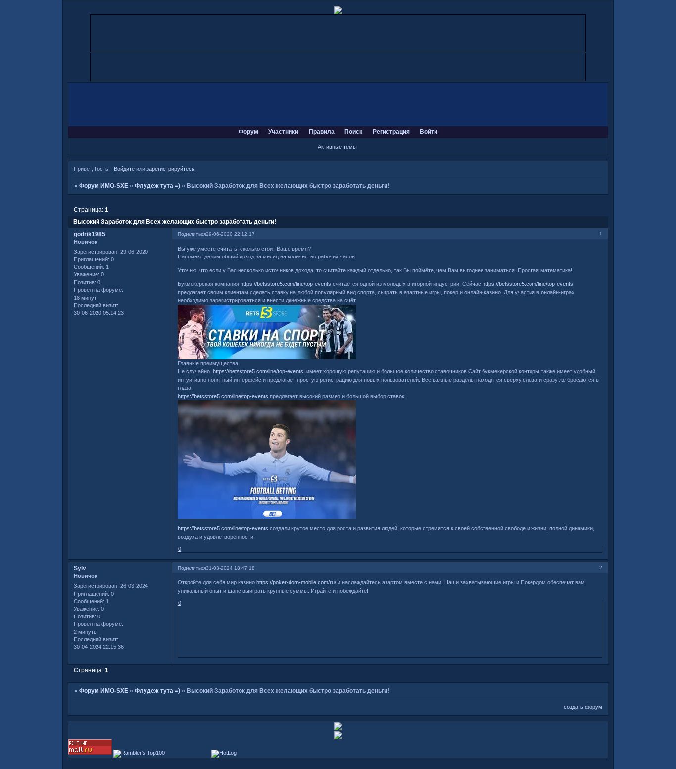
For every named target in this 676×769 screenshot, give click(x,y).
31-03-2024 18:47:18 (230, 568)
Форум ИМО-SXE (103, 185)
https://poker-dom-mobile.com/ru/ (296, 582)
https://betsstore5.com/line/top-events (286, 284)
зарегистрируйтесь (170, 169)
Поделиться (192, 234)
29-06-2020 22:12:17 (230, 234)
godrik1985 (89, 234)
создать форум (583, 707)
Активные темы (337, 147)
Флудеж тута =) (157, 185)
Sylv (80, 568)
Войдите (124, 169)
